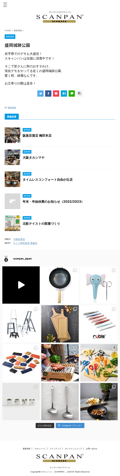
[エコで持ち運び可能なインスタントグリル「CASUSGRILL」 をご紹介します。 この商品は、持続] (21, 285)
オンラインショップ (73, 448)
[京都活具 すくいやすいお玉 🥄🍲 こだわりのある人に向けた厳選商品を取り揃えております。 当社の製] (60, 401)
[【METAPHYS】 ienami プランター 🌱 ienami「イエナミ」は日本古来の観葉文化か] (21, 401)
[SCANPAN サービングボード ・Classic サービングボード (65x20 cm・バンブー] (60, 324)
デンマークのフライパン (60, 467)
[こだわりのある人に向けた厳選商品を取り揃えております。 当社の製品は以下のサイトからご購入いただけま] (99, 401)
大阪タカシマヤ (34, 157)
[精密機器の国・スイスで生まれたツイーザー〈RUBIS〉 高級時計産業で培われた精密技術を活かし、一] (99, 324)
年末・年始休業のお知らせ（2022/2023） (53, 201)
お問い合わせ (91, 448)
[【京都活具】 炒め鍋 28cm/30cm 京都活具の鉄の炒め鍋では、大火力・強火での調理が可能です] (60, 285)
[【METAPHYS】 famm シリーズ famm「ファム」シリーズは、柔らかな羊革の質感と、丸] (21, 362)
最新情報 (12, 107)
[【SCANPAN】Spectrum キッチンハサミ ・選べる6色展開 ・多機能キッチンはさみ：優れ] (99, 362)
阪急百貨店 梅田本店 (37, 135)
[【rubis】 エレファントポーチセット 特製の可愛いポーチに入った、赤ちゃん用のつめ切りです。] (99, 285)
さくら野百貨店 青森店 (25, 243)
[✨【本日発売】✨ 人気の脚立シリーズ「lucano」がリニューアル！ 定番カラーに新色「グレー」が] (21, 324)
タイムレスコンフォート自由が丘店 (48, 179)
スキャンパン (40, 448)
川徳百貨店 (19, 239)
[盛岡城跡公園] (64, 93)
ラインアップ (55, 448)
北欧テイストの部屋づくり (41, 223)
